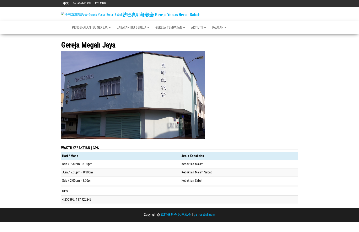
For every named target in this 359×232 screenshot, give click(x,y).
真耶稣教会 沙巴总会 (176, 215)
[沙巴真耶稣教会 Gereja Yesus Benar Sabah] (63, 27)
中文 (66, 3)
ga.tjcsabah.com (204, 215)
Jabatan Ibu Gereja (132, 27)
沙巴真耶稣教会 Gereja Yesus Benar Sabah (161, 14)
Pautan (218, 27)
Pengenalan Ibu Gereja (90, 27)
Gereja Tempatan (169, 27)
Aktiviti (197, 27)
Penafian (100, 3)
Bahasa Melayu (82, 3)
